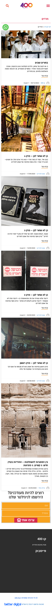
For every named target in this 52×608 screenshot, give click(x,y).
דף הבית (48, 27)
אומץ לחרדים (40, 174)
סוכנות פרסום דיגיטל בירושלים (33, 604)
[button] (7, 6)
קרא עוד (44, 76)
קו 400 (42, 83)
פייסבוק (40, 551)
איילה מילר (41, 488)
